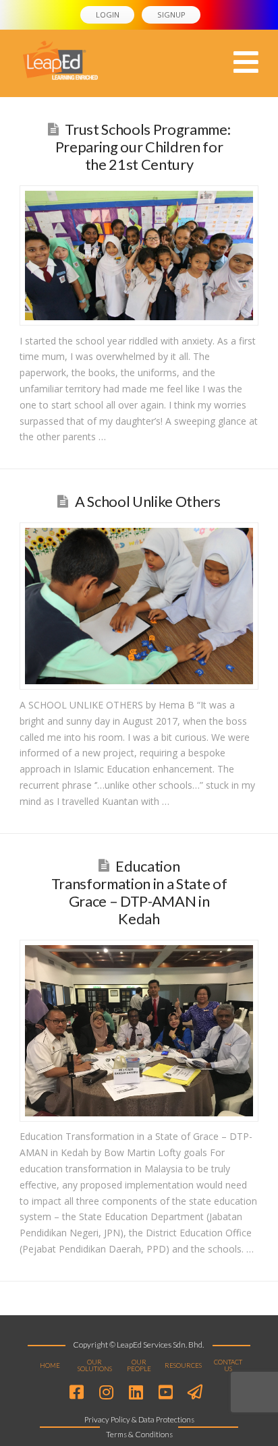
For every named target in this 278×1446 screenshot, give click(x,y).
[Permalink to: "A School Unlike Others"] (139, 606)
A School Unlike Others (148, 501)
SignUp (171, 14)
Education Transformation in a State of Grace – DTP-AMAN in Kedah (139, 892)
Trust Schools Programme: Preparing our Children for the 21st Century (143, 146)
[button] (245, 62)
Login (107, 14)
